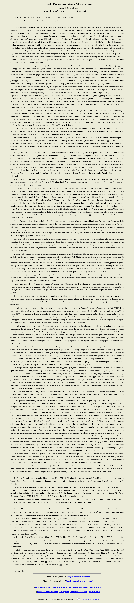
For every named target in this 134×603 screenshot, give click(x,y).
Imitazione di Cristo (78, 592)
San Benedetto (59, 587)
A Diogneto (64, 592)
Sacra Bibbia (94, 592)
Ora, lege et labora (43, 587)
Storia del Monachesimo (47, 592)
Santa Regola (72, 587)
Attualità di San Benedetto (90, 587)
